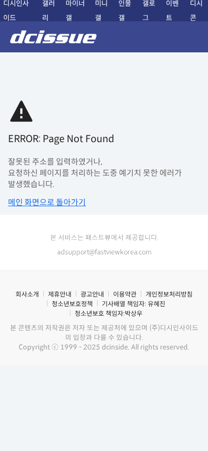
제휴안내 (59, 294)
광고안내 (92, 294)
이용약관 (125, 294)
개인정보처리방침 (169, 294)
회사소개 (27, 294)
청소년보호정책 (72, 304)
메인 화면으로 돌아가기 (47, 202)
